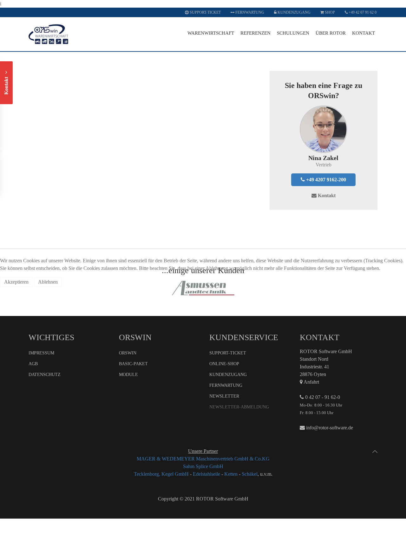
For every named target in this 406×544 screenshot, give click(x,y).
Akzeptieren (16, 282)
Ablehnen (48, 282)
